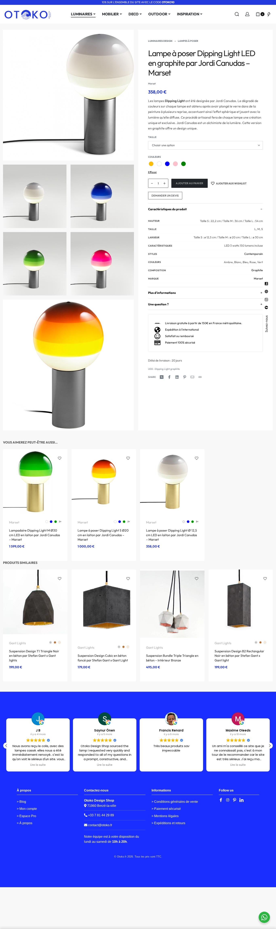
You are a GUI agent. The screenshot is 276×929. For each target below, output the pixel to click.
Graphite (257, 270)
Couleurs (154, 156)
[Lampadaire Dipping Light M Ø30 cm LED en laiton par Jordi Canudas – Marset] (35, 481)
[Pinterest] (235, 800)
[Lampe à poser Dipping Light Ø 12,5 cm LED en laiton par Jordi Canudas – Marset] (172, 481)
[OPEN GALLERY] (68, 95)
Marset (258, 278)
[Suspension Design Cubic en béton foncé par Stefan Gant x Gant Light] (104, 604)
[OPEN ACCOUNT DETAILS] (247, 14)
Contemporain (253, 254)
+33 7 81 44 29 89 (100, 815)
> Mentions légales (165, 816)
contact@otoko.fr (100, 825)
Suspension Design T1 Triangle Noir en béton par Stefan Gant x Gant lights (34, 655)
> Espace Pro (26, 816)
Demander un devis (165, 195)
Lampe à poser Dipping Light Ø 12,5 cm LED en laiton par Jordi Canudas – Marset (171, 535)
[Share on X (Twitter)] (161, 377)
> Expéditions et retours (168, 823)
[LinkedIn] (241, 800)
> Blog (21, 801)
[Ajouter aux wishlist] (59, 458)
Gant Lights (17, 643)
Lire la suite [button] (38, 765)
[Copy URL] (200, 377)
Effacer (152, 172)
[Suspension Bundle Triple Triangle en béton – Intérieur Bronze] (172, 604)
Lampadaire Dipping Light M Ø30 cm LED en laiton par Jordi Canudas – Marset (34, 535)
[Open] (269, 14)
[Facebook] (221, 800)
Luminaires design (160, 40)
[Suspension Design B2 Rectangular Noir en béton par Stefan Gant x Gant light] (241, 602)
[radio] (151, 163)
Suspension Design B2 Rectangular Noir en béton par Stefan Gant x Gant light (239, 655)
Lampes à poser (188, 40)
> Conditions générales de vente (175, 801)
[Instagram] (228, 800)
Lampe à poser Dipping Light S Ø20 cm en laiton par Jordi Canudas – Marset (103, 535)
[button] (270, 746)
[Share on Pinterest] (184, 377)
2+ (60, 522)
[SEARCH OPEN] (237, 14)
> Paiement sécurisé (166, 808)
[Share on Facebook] (169, 377)
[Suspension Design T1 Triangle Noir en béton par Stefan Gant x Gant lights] (35, 602)
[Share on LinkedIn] (177, 377)
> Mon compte (27, 808)
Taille (152, 137)
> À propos (24, 823)
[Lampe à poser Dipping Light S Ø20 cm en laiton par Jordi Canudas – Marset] (104, 481)
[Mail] (192, 377)
